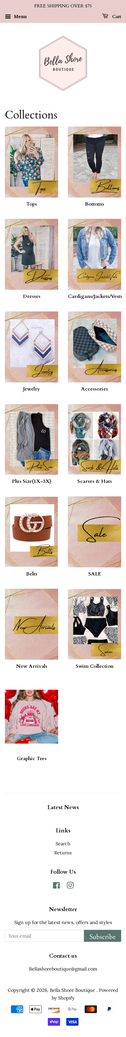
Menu (20, 16)
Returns (63, 852)
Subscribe (102, 936)
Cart (116, 17)
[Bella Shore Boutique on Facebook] (56, 886)
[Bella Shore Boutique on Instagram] (70, 886)
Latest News (63, 807)
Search (63, 843)
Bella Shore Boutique (73, 990)
